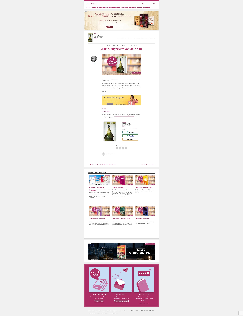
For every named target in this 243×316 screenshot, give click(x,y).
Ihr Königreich (98, 35)
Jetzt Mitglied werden (144, 303)
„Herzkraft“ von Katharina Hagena (143, 187)
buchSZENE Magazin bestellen (99, 294)
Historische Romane (109, 7)
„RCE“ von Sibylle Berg (117, 187)
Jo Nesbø (96, 33)
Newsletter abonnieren (121, 294)
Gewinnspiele (146, 7)
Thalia (130, 135)
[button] (117, 148)
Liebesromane (100, 7)
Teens (131, 7)
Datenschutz (151, 310)
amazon (130, 139)
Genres (94, 7)
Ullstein (95, 38)
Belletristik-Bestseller (126, 45)
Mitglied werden (145, 3)
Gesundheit (139, 7)
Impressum (146, 310)
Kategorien (88, 7)
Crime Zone (117, 7)
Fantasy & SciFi (124, 7)
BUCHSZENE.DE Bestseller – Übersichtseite (124, 116)
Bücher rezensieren (144, 294)
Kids (135, 7)
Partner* (136, 128)
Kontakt (141, 310)
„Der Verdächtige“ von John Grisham (121, 218)
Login (151, 3)
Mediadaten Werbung (134, 310)
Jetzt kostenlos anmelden (121, 301)
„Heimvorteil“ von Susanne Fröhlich (97, 218)
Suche (155, 3)
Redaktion (109, 45)
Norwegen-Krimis (106, 111)
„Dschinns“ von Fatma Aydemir (142, 218)
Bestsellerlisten (134, 45)
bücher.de (130, 132)
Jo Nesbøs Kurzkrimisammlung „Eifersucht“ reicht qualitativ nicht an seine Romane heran (99, 189)
